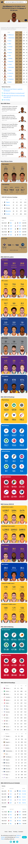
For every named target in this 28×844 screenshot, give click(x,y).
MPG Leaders (5, 564)
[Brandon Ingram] (4, 53)
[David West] (4, 44)
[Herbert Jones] (4, 64)
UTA (20, 226)
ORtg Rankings (5, 400)
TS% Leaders (5, 376)
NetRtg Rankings (6, 451)
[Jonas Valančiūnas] (4, 38)
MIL (11, 823)
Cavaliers (8, 697)
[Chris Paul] (4, 56)
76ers (7, 706)
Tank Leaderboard (6, 477)
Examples (20, 831)
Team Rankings (5, 184)
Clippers (8, 202)
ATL (11, 820)
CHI (11, 794)
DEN (20, 229)
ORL (20, 820)
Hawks (7, 703)
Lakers (7, 745)
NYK (20, 814)
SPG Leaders (5, 319)
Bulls (7, 721)
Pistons (7, 688)
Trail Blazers (8, 757)
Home (6, 831)
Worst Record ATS (6, 655)
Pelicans (21, 8)
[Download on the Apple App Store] (11, 842)
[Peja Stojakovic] (4, 79)
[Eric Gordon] (4, 76)
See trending (7, 100)
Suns (6, 754)
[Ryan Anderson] (4, 73)
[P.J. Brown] (4, 47)
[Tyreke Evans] (4, 70)
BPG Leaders (5, 338)
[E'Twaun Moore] (4, 50)
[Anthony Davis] (4, 41)
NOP (20, 223)
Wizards (8, 729)
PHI (11, 814)
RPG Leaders (5, 280)
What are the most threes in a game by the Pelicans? (13, 89)
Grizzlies (8, 214)
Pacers (7, 726)
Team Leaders (5, 164)
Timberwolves (22, 247)
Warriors (8, 205)
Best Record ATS (6, 629)
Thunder (7, 736)
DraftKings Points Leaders (8, 526)
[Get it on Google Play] (14, 842)
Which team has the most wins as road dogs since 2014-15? (14, 96)
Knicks (7, 694)
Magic (7, 709)
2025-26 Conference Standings (9, 197)
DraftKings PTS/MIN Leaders (9, 604)
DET (11, 803)
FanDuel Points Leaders (7, 507)
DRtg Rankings (5, 425)
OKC (20, 803)
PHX (11, 791)
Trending (15, 831)
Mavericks (8, 211)
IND (11, 223)
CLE (11, 800)
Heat (7, 715)
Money (10, 831)
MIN (11, 797)
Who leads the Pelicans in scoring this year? (14, 93)
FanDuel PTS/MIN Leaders (8, 583)
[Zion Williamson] (4, 35)
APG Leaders (5, 300)
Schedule (4, 218)
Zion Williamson (7, 6)
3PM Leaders (5, 357)
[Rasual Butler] (4, 82)
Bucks (7, 718)
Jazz (6, 777)
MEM (20, 791)
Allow (24, 837)
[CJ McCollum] (4, 67)
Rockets (7, 748)
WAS (20, 823)
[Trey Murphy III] (4, 62)
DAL (20, 797)
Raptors (7, 700)
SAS (20, 794)
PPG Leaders (5, 260)
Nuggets (7, 742)
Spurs (6, 739)
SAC (11, 234)
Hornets (8, 712)
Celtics (7, 691)
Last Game (4, 238)
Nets (7, 723)
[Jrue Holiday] (4, 59)
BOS (11, 811)
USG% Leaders (5, 545)
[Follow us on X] (17, 841)
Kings (6, 774)
